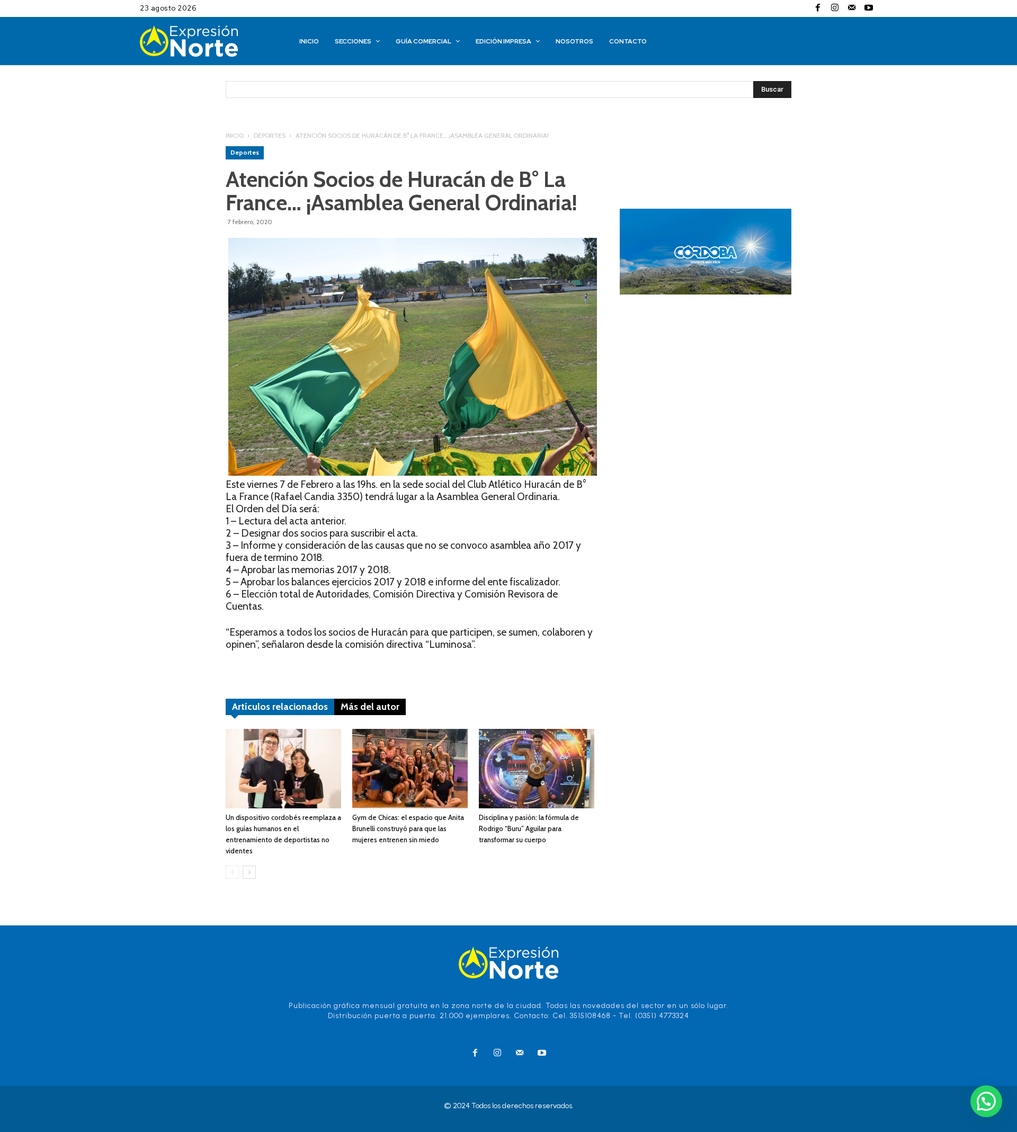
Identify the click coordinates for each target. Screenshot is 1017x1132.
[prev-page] (232, 872)
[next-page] (249, 872)
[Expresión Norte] (205, 41)
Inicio (235, 135)
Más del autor (370, 706)
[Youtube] (868, 8)
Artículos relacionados (280, 706)
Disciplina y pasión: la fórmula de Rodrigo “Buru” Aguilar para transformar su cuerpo (529, 828)
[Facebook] (817, 8)
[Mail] (851, 8)
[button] (986, 1101)
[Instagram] (834, 8)
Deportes (270, 135)
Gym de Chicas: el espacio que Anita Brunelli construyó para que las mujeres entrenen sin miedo (408, 828)
